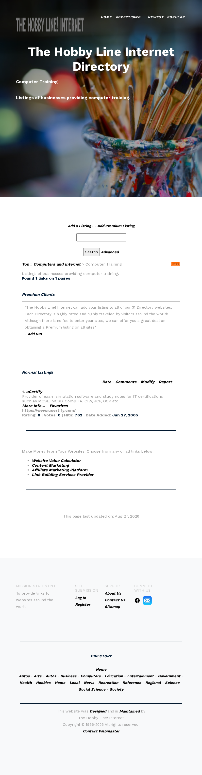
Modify (147, 382)
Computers (91, 676)
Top (25, 264)
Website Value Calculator (56, 460)
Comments (125, 382)
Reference (131, 682)
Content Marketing (50, 465)
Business (68, 676)
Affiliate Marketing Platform (59, 470)
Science (172, 682)
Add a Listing (79, 226)
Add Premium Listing (116, 226)
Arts (37, 676)
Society (116, 689)
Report (165, 382)
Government (169, 676)
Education (114, 676)
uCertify (34, 391)
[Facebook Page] (137, 600)
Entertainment (140, 676)
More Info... (33, 405)
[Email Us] (147, 600)
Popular (176, 17)
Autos (24, 676)
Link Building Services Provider (62, 474)
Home (106, 17)
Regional (153, 682)
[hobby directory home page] (50, 25)
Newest (155, 17)
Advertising (128, 17)
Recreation (108, 682)
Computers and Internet (57, 264)
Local (74, 682)
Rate (106, 382)
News (89, 682)
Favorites (59, 405)
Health (25, 682)
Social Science (92, 689)
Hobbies (43, 682)
